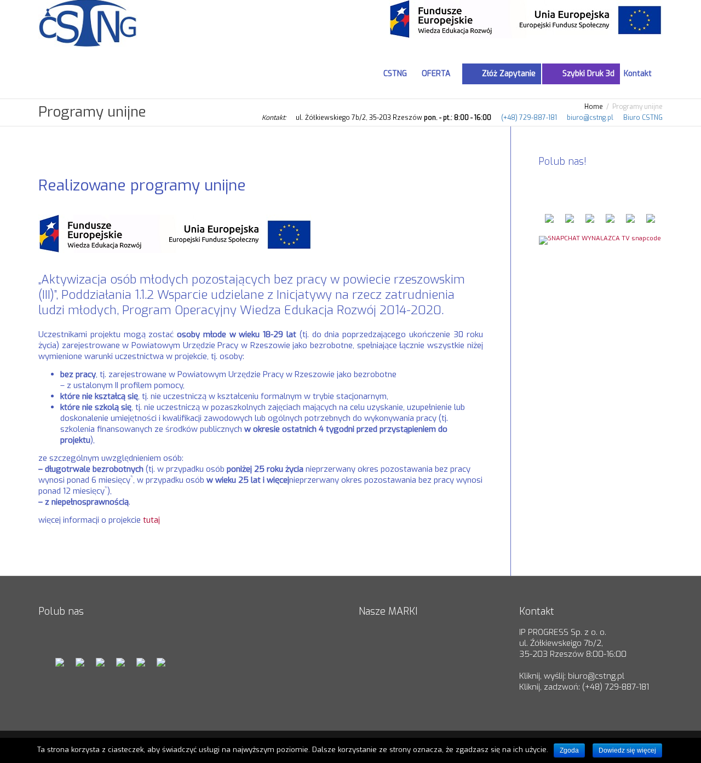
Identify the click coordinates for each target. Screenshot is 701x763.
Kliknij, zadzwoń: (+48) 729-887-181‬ (584, 686)
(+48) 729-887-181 (529, 117)
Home (593, 106)
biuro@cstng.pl (590, 117)
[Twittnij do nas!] (569, 221)
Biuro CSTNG (643, 117)
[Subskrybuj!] (650, 221)
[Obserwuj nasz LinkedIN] (610, 221)
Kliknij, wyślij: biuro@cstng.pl (571, 675)
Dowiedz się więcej (627, 750)
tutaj (151, 520)
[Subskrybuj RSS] (630, 221)
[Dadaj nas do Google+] (590, 221)
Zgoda (569, 750)
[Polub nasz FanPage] (549, 221)
